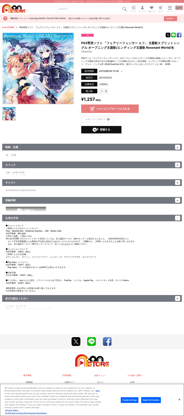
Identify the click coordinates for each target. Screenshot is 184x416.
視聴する (105, 129)
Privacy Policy (12, 410)
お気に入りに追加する (96, 119)
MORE (169, 18)
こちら (66, 244)
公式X (132, 382)
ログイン (100, 382)
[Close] (179, 399)
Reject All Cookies (151, 400)
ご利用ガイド (69, 382)
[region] (92, 400)
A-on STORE (8, 27)
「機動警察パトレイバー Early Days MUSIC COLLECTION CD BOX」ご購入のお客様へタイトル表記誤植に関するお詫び (59, 18)
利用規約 (29, 382)
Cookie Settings (129, 400)
